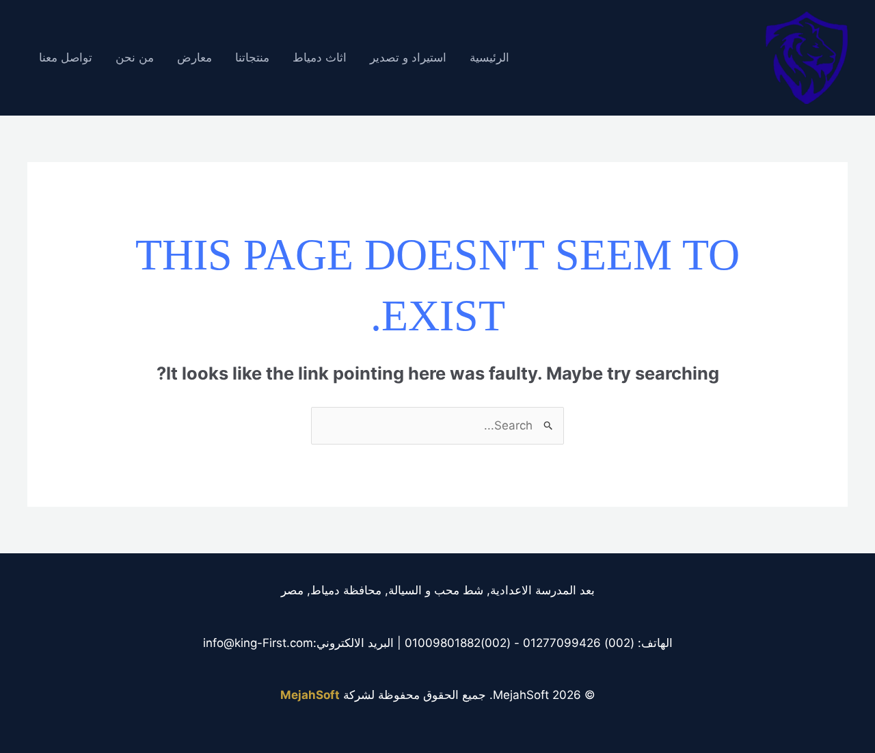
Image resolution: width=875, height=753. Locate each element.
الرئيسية (489, 57)
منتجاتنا (252, 57)
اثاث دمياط (320, 57)
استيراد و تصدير (408, 57)
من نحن (135, 57)
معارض (194, 57)
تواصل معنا (65, 57)
